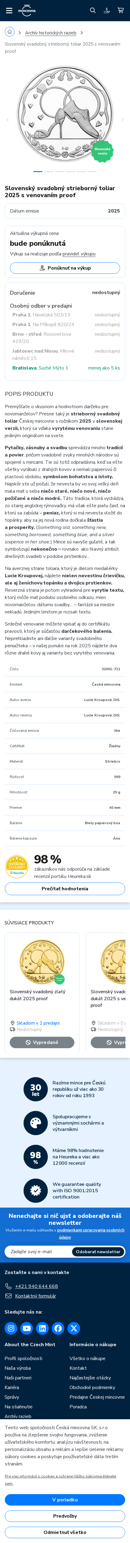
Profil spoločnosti (23, 1358)
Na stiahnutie (19, 1407)
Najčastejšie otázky (90, 1378)
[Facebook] (58, 1328)
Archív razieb (18, 1416)
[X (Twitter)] (73, 1328)
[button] (14, 120)
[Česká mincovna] (26, 10)
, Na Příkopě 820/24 (43, 324)
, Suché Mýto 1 (40, 368)
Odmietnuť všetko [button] (65, 1532)
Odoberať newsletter (98, 1252)
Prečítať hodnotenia (65, 888)
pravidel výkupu (79, 254)
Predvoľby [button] (65, 1516)
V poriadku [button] (65, 1500)
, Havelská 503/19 (41, 315)
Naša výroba (18, 1368)
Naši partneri (18, 1378)
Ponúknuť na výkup (69, 268)
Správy (12, 1397)
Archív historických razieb (50, 33)
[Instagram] (11, 1328)
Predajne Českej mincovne (97, 1397)
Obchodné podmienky (92, 1387)
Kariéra (12, 1387)
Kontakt (78, 1368)
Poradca (78, 1407)
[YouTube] (26, 1328)
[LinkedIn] (42, 1328)
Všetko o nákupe (88, 1358)
